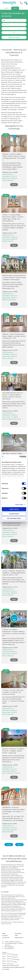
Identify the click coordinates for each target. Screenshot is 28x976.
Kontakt (5, 935)
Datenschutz (19, 937)
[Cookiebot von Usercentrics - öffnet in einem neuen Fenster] (19, 457)
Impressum (6, 937)
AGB (16, 935)
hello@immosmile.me (15, 941)
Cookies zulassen (14, 509)
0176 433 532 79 (9, 948)
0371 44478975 (9, 947)
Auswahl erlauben (14, 513)
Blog (3, 933)
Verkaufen (18, 933)
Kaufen (6, 8)
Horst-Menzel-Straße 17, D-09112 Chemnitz (14, 944)
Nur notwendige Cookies (14, 518)
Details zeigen (19, 504)
